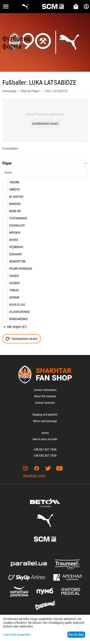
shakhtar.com (34, 475)
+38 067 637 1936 (45, 449)
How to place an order (45, 439)
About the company (45, 396)
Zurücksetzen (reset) (45, 123)
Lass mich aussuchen (17, 634)
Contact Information (45, 390)
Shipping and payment (45, 414)
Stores (45, 433)
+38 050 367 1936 (45, 455)
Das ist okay (76, 634)
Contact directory (45, 402)
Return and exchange (45, 421)
